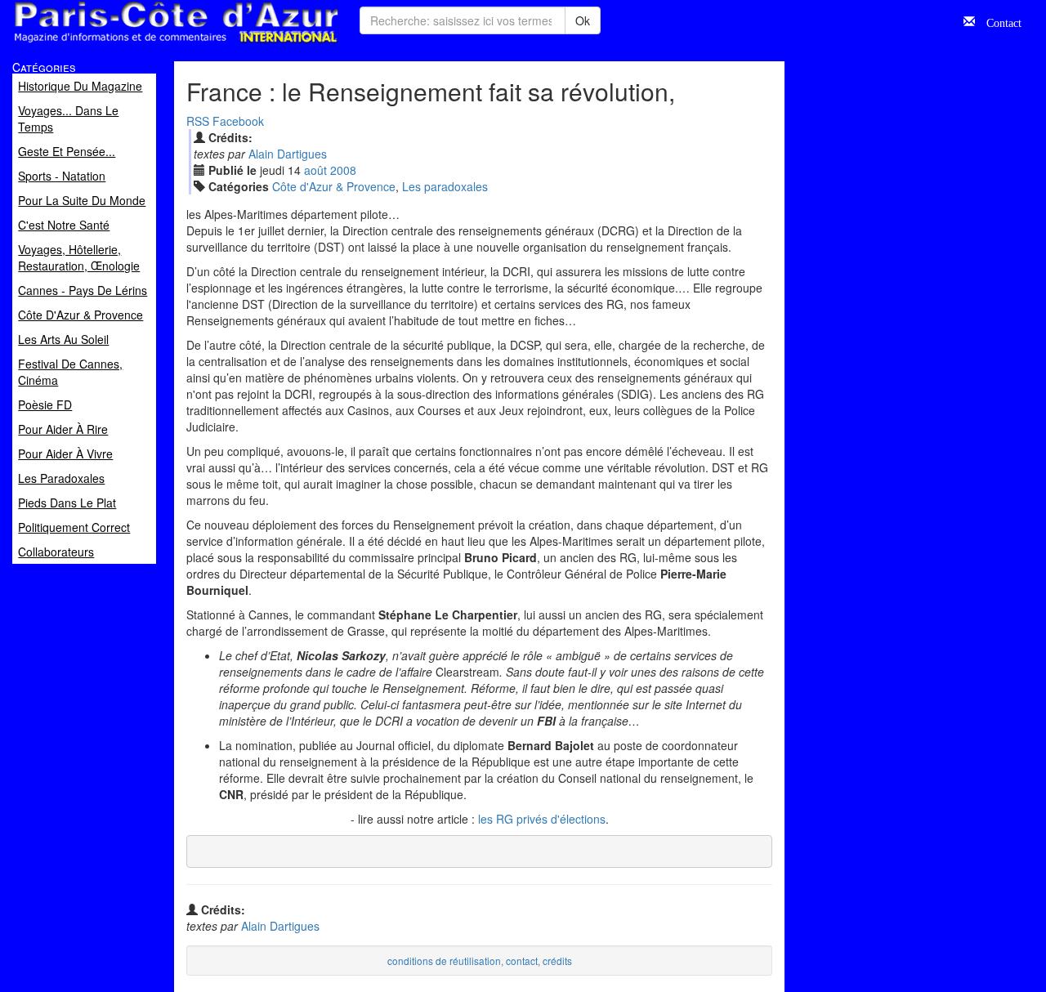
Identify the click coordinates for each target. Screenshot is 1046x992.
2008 (343, 170)
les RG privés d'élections (542, 819)
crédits (557, 960)
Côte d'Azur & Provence (334, 186)
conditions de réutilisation (444, 960)
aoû (315, 170)
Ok (582, 20)
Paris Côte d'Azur (139, 43)
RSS (197, 121)
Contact (998, 21)
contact (522, 960)
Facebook (238, 121)
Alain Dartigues (287, 153)
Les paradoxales (445, 186)
